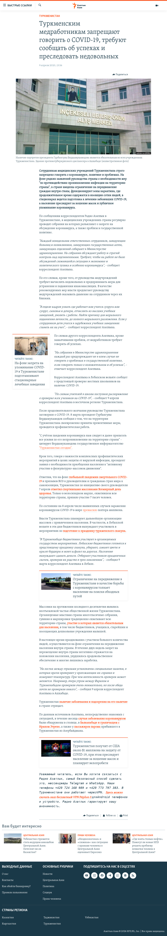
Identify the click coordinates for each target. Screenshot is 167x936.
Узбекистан (92, 917)
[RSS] (133, 875)
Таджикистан (52, 917)
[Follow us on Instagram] (94, 875)
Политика (48, 886)
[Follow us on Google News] (125, 875)
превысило (90, 510)
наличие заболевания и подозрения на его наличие (93, 702)
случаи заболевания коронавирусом (102, 718)
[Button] (120, 74)
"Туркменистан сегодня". (55, 448)
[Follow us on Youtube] (87, 875)
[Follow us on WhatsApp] (117, 875)
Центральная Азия (33, 835)
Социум (47, 892)
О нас (5, 874)
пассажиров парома (87, 726)
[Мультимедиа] (157, 5)
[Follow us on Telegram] (110, 875)
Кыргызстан (9, 924)
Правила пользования (14, 892)
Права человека (86, 835)
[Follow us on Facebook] (102, 875)
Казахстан (8, 917)
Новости (48, 874)
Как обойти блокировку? (16, 886)
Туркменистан (49, 16)
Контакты (7, 880)
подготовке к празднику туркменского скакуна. (94, 531)
